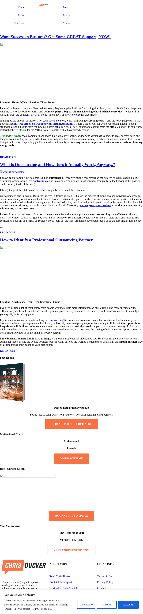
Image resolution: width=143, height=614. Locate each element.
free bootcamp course (40, 180)
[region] (71, 601)
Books (66, 15)
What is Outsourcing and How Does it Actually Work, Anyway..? (57, 164)
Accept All (128, 604)
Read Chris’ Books (59, 576)
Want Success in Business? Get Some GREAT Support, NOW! (55, 36)
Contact (67, 23)
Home (21, 7)
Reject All (107, 604)
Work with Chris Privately (63, 588)
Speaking (19, 23)
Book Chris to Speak (60, 582)
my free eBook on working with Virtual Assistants (43, 123)
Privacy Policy (105, 582)
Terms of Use (104, 576)
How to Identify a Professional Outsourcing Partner (46, 240)
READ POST (8, 157)
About (20, 15)
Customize (85, 604)
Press (66, 7)
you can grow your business (95, 205)
